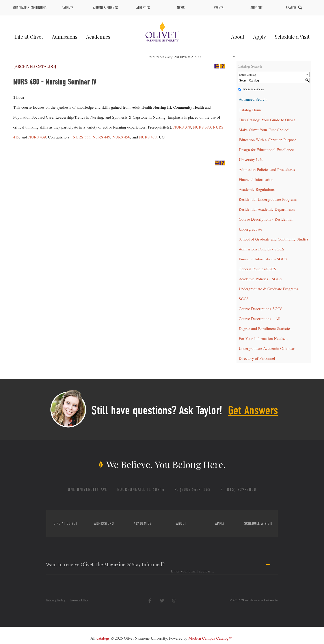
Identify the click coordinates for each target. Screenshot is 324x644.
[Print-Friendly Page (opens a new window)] (216, 66)
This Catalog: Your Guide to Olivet (267, 119)
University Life (251, 159)
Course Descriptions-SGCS (260, 308)
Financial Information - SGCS (263, 258)
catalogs (103, 638)
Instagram (174, 600)
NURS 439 (37, 137)
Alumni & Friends (105, 7)
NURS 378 (182, 127)
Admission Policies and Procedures (267, 169)
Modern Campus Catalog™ (210, 638)
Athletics (143, 7)
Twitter (162, 600)
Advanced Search (252, 99)
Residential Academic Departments (267, 209)
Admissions (64, 36)
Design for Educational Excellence (266, 149)
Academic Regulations (257, 189)
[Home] (162, 31)
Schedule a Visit (292, 36)
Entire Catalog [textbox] (247, 75)
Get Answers (253, 410)
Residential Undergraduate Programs (268, 199)
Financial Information (256, 179)
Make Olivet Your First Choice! (264, 129)
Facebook (150, 600)
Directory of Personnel (257, 358)
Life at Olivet (28, 36)
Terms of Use (79, 600)
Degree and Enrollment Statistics (265, 328)
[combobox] (192, 56)
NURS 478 (148, 137)
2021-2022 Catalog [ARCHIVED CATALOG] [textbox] (176, 57)
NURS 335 (81, 137)
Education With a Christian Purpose (267, 139)
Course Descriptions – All (259, 318)
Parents (67, 7)
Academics (98, 36)
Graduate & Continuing (30, 7)
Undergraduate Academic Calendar (266, 348)
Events (218, 7)
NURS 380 (202, 127)
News (181, 7)
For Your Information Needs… (263, 338)
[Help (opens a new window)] (222, 66)
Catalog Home (250, 109)
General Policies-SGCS (257, 268)
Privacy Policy (55, 600)
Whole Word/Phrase (253, 89)
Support (256, 7)
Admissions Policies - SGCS (261, 249)
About (237, 36)
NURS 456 (121, 137)
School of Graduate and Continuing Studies (273, 239)
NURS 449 (101, 137)
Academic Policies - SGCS (260, 278)
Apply (259, 36)
